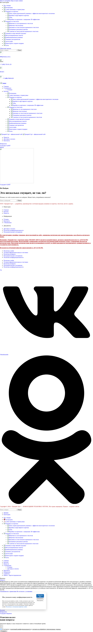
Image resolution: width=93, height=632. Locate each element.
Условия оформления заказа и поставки (16, 252)
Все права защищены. (56, 506)
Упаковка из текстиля (15, 107)
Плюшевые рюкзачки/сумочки (18, 29)
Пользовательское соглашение (13, 256)
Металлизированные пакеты (18, 121)
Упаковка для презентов (16, 125)
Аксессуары (12, 127)
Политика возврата (10, 254)
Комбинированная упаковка (17, 123)
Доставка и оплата (13, 569)
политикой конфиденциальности (20, 629)
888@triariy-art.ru (5, 56)
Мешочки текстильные (16, 25)
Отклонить (40, 598)
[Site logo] (11, 134)
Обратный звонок (5, 48)
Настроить (40, 600)
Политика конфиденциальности (14, 257)
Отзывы (9, 89)
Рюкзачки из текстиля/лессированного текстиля (24, 27)
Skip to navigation (5, 1)
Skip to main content (17, 1)
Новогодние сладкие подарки (18, 129)
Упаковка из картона (15, 97)
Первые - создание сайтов (71, 506)
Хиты (10, 131)
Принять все (40, 595)
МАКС (2, 72)
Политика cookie (9, 251)
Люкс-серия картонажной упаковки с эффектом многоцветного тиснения (32, 13)
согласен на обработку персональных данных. (46, 629)
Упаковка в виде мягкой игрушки (19, 119)
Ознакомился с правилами (8, 591)
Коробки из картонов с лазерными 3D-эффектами (24, 19)
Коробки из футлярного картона (19, 15)
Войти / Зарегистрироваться (12, 575)
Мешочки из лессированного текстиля (21, 23)
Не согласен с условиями (24, 591)
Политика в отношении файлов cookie (16, 607)
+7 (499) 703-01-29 (5, 64)
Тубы (10, 17)
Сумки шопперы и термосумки (18, 95)
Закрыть (2, 580)
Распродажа (12, 93)
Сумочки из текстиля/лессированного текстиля (23, 31)
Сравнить (7, 573)
